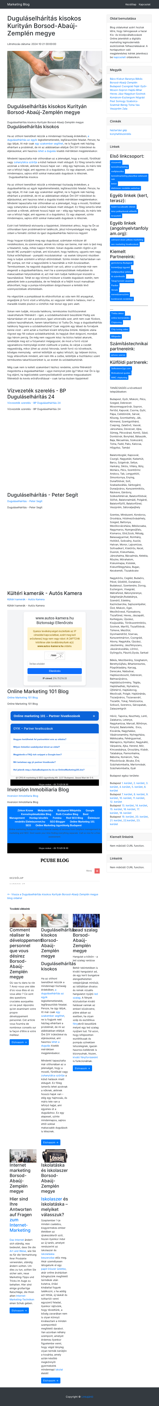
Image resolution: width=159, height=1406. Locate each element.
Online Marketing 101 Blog (22, 697)
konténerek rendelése (122, 299)
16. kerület (129, 809)
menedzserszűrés (120, 294)
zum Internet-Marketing (20, 1225)
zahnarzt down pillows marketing (127, 239)
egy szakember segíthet (49, 143)
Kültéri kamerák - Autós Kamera (26, 599)
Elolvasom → (19, 1042)
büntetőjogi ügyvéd (120, 267)
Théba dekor (117, 313)
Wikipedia (116, 336)
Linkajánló (87, 1396)
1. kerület (127, 783)
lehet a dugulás (47, 151)
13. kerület (128, 805)
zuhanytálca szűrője (25, 162)
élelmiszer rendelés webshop (125, 188)
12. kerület (116, 801)
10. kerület (125, 798)
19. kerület (128, 816)
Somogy (121, 101)
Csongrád (128, 86)
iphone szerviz (118, 355)
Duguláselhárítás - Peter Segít (24, 501)
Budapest (116, 86)
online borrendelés (120, 318)
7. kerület (127, 794)
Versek (114, 290)
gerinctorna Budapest (121, 263)
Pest (113, 101)
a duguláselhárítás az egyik (52, 993)
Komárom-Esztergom (123, 97)
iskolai (59, 1369)
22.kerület (129, 820)
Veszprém (116, 108)
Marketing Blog (18, 4)
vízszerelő (116, 162)
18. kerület (125, 812)
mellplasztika (117, 171)
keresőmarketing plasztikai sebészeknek (129, 177)
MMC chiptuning (119, 377)
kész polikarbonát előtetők (124, 211)
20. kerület (141, 816)
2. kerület (139, 783)
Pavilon (114, 285)
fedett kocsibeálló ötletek (123, 207)
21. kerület (116, 820)
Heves (114, 93)
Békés (138, 78)
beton (114, 183)
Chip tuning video (119, 329)
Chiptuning (116, 322)
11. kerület (138, 798)
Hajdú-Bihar (135, 89)
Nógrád (140, 97)
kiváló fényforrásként (85, 1057)
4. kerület (124, 786)
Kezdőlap (130, 4)
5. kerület (137, 786)
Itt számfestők (118, 276)
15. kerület (116, 809)
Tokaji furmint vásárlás (122, 281)
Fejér (137, 86)
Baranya (130, 78)
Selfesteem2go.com (121, 368)
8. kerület (139, 794)
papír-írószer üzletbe (53, 1268)
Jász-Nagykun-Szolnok (131, 93)
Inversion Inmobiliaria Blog (22, 795)
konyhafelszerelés (120, 133)
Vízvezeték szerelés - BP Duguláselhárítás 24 (34, 402)
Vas (137, 104)
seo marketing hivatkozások (125, 244)
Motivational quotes (120, 373)
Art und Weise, (18, 1251)
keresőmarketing (119, 167)
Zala (124, 108)
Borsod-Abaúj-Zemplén (123, 82)
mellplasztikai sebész (121, 272)
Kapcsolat (144, 4)
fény (75, 1023)
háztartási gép (118, 130)
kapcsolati (120, 57)
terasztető (116, 216)
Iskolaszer (51, 1199)
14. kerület (141, 805)
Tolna (131, 104)
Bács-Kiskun (117, 78)
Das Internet (17, 1239)
